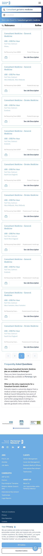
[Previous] (8, 356)
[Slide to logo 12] (28, 428)
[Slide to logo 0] (13, 428)
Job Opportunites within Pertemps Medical (31, 488)
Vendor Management (30, 459)
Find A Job (5, 459)
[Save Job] (5, 57)
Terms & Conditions (8, 512)
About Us (26, 483)
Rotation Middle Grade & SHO (10, 488)
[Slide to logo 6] (21, 428)
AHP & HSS (5, 477)
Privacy (4, 515)
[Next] (35, 356)
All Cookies (21, 545)
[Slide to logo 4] (18, 428)
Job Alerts (5, 465)
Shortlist (4, 462)
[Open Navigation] (39, 2)
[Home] (6, 3)
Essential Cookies (21, 551)
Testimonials (6, 495)
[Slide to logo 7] (22, 428)
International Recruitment (10, 492)
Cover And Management (31, 462)
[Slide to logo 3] (17, 428)
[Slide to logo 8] (23, 428)
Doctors (4, 480)
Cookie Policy (23, 536)
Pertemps (28, 377)
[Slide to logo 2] (16, 428)
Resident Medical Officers (32, 465)
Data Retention (7, 518)
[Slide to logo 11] (27, 428)
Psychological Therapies (10, 483)
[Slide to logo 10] (26, 428)
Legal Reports (6, 498)
